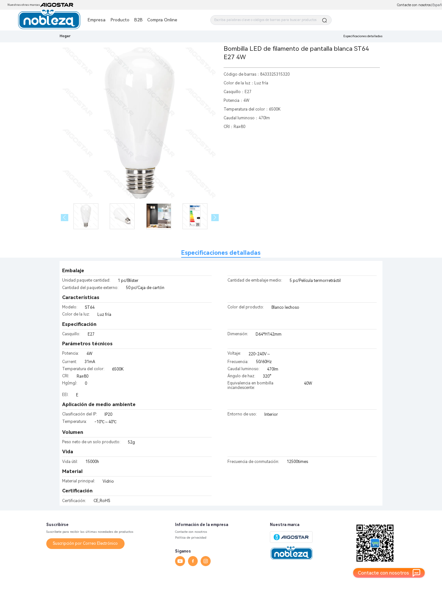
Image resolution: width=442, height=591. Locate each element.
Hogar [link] (65, 36)
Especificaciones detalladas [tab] (220, 252)
